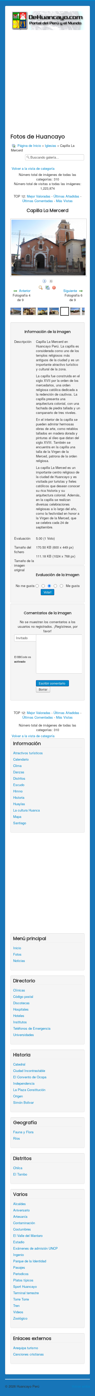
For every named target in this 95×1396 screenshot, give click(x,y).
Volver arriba (81, 1386)
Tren (16, 1305)
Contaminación (24, 1223)
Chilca (17, 1168)
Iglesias (50, 145)
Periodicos (21, 1274)
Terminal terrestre (26, 1293)
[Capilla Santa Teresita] (29, 310)
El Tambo (20, 1174)
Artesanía (20, 1216)
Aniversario (21, 1210)
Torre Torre (21, 1299)
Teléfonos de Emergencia (31, 1028)
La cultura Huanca (26, 810)
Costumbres (22, 1229)
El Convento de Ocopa (29, 1077)
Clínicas (19, 990)
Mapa (17, 816)
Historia (18, 797)
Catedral (19, 1064)
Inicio (17, 948)
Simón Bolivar (23, 1102)
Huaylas (19, 804)
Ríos (16, 1138)
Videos (18, 1312)
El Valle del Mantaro (28, 1235)
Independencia (23, 1083)
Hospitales (21, 1009)
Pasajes (19, 1267)
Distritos (19, 778)
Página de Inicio (29, 145)
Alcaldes (19, 1204)
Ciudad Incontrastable (29, 1070)
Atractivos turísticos (28, 753)
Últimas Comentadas (37, 200)
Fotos (17, 954)
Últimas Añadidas (66, 196)
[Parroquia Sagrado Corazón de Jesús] (54, 310)
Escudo (18, 785)
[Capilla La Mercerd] (64, 310)
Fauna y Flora (23, 1132)
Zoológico (20, 1318)
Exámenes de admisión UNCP (35, 1248)
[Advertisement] (47, 80)
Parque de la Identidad (29, 1261)
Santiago (19, 823)
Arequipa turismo (25, 1348)
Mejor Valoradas (38, 196)
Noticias (19, 960)
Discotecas (21, 1003)
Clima (17, 765)
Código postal (23, 996)
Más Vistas (64, 200)
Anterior (24, 290)
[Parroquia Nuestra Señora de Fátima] (14, 310)
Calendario (21, 759)
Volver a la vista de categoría (33, 168)
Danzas (18, 772)
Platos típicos (23, 1280)
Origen (18, 1096)
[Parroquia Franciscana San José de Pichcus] (42, 310)
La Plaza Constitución (29, 1089)
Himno (18, 791)
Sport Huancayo (25, 1286)
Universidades (23, 1034)
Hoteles (18, 1015)
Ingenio (18, 1254)
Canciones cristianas (28, 1354)
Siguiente (70, 290)
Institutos (20, 1022)
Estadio (18, 1242)
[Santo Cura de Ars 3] (75, 310)
